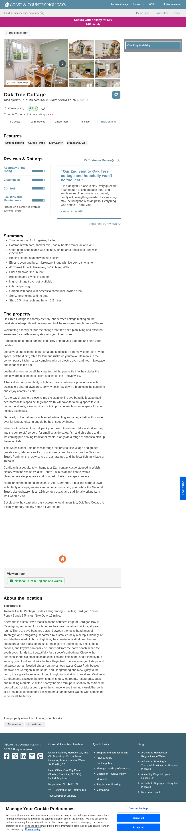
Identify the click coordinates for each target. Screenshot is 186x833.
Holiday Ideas (161, 13)
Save (116, 95)
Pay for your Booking (109, 784)
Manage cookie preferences (113, 768)
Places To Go (142, 13)
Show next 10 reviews (102, 223)
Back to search (18, 32)
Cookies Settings (138, 808)
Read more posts (151, 792)
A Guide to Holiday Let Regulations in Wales (154, 754)
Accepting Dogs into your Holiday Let (155, 776)
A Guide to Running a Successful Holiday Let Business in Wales (159, 765)
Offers (177, 13)
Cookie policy (104, 763)
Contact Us (139, 4)
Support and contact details (112, 752)
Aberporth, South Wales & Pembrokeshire (49, 100)
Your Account (172, 4)
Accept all (138, 827)
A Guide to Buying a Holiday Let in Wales (159, 785)
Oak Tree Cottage (25, 94)
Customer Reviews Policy (111, 773)
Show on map (108, 121)
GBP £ (152, 4)
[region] (93, 817)
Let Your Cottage (119, 4)
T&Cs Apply (93, 24)
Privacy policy (104, 757)
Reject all (138, 818)
